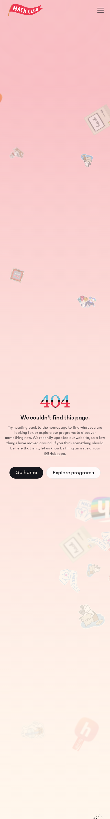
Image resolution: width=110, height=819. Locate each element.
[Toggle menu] (100, 10)
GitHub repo (54, 453)
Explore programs (73, 472)
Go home (26, 472)
